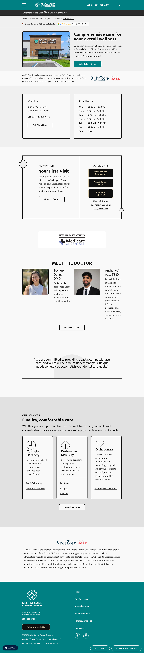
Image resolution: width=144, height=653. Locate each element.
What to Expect (52, 199)
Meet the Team (72, 327)
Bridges (64, 488)
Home (77, 591)
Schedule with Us (87, 63)
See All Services (72, 507)
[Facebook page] (77, 635)
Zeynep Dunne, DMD (59, 274)
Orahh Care (55, 643)
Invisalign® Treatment (106, 488)
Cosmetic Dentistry (35, 488)
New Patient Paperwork (100, 172)
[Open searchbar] (119, 5)
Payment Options (100, 193)
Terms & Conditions (42, 643)
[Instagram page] (86, 635)
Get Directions (40, 125)
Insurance (80, 628)
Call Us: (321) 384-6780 (98, 4)
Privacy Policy (27, 643)
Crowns (64, 493)
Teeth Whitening (34, 483)
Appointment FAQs (100, 183)
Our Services (81, 599)
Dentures (64, 483)
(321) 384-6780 (68, 19)
